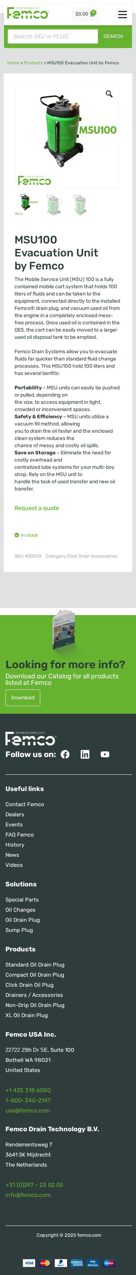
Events (14, 824)
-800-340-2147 (29, 1100)
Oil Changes (20, 910)
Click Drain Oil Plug (29, 985)
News (12, 855)
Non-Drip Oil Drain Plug (35, 1005)
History (14, 845)
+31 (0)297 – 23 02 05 (34, 1184)
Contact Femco (24, 804)
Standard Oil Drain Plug (35, 964)
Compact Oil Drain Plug (34, 975)
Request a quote (37, 508)
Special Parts (22, 899)
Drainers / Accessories (34, 995)
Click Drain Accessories (92, 556)
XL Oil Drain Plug (26, 1015)
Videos (14, 865)
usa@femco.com (27, 1110)
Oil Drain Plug (22, 920)
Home (13, 62)
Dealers (14, 814)
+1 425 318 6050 (28, 1090)
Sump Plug (19, 930)
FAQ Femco (19, 834)
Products (33, 62)
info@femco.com (28, 1195)
